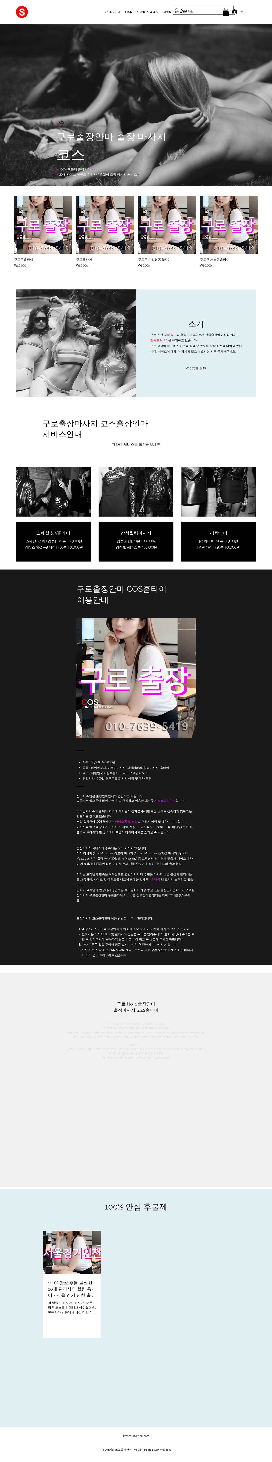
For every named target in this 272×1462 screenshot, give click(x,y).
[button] (128, 12)
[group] (136, 231)
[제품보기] (43, 225)
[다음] (263, 224)
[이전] (8, 224)
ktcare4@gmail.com (136, 1436)
